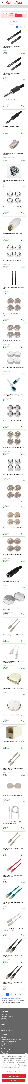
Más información (15, 1067)
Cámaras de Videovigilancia (8, 1041)
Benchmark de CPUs (6, 1030)
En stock (11, 16)
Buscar (19, 16)
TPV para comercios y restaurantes (11, 1039)
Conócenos (4, 1014)
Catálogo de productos (7, 1027)
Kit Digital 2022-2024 (6, 1043)
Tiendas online (5, 1053)
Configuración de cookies (14, 1071)
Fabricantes (4, 1029)
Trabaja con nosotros (7, 1016)
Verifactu (3, 1037)
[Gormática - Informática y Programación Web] (14, 2)
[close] (25, 1054)
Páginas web (4, 1052)
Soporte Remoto (5, 1045)
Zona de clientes (5, 1020)
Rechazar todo (14, 1076)
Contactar (3, 1018)
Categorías (15, 21)
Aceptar (13, 1080)
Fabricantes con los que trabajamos (11, 998)
